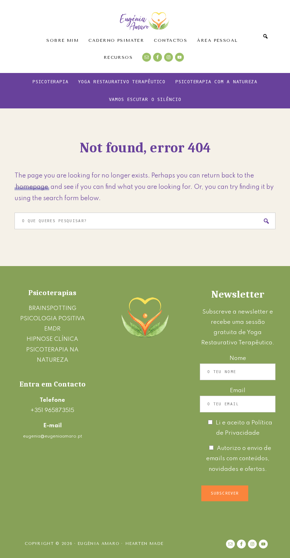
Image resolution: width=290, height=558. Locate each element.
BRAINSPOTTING (52, 308)
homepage (32, 187)
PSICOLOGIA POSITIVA (52, 319)
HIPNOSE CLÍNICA (52, 339)
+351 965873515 (52, 410)
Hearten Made (144, 543)
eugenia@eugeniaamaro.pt (52, 436)
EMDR (52, 329)
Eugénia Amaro (145, 19)
